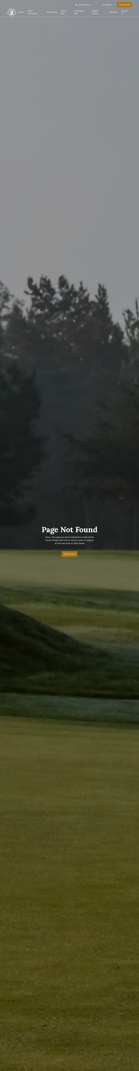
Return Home (69, 554)
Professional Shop (79, 12)
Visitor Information (32, 12)
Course (21, 12)
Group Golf (63, 12)
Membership (52, 12)
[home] (11, 12)
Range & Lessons (95, 12)
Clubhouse (113, 12)
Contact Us (124, 12)
